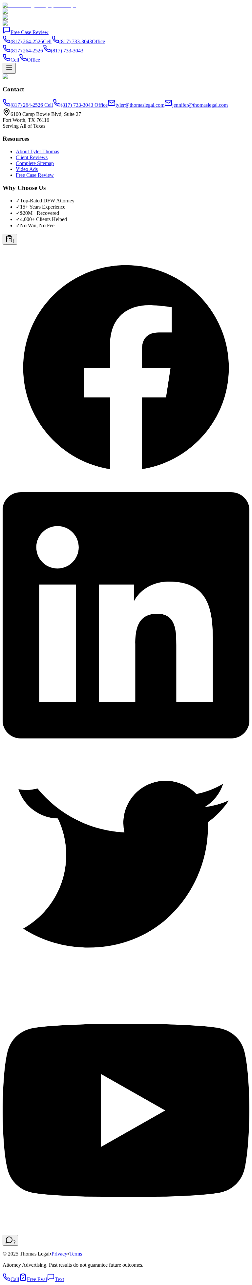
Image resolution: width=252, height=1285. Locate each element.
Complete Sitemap (35, 163)
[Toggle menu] (9, 68)
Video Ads (27, 169)
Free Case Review (29, 32)
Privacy (59, 1254)
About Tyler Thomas (37, 151)
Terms (75, 1254)
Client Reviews (32, 157)
